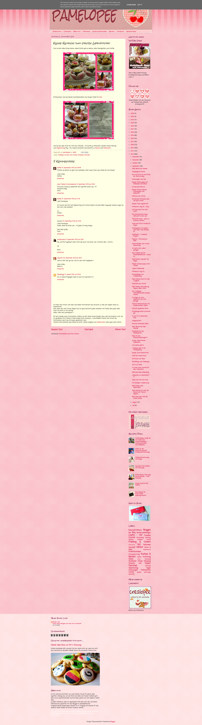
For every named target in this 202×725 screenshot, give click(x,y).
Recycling (148, 559)
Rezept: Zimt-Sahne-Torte (140, 353)
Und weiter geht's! (138, 345)
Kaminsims (147, 550)
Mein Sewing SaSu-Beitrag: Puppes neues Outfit (140, 287)
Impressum (120, 31)
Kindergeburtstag (134, 554)
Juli (133, 405)
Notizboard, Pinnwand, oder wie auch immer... (140, 200)
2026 (133, 113)
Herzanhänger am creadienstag (138, 275)
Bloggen (147, 530)
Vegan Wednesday (138, 268)
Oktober (135, 163)
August (134, 402)
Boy (134, 532)
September (136, 166)
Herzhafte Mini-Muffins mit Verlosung (142, 467)
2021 (132, 129)
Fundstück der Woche (139, 284)
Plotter (139, 559)
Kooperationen (131, 31)
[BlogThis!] (83, 152)
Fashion (131, 539)
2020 (133, 132)
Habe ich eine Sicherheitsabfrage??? (140, 337)
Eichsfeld (132, 537)
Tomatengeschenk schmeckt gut (141, 312)
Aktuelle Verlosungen (100, 31)
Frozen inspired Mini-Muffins (142, 484)
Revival (97, 148)
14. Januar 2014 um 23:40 (73, 274)
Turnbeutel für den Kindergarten (138, 332)
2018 (132, 138)
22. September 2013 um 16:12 (72, 258)
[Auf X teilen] (84, 152)
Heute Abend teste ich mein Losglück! (141, 280)
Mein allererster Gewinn (139, 169)
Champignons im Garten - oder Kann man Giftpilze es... (140, 230)
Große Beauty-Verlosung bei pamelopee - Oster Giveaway (143, 476)
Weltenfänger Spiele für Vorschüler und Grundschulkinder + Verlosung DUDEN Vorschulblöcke (143, 441)
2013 (132, 154)
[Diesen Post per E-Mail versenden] (81, 152)
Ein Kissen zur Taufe (138, 359)
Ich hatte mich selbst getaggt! (139, 249)
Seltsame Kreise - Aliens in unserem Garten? (140, 220)
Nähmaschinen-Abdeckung (140, 372)
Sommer (87, 155)
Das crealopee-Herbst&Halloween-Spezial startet (141, 293)
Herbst (140, 547)
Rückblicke (132, 561)
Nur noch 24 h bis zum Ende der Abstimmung (141, 175)
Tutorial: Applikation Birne (140, 308)
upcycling (131, 574)
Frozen (149, 539)
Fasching (148, 538)
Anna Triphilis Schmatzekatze (66, 184)
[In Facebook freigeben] (86, 152)
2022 (132, 126)
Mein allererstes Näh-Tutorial (139, 327)
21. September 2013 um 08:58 (71, 168)
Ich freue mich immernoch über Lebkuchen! (140, 368)
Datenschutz (57, 31)
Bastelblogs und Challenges (141, 362)
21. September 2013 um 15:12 (72, 221)
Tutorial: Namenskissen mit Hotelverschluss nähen (141, 305)
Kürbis (139, 557)
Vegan (148, 568)
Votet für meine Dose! (139, 356)
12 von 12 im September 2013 (139, 317)
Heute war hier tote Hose (140, 380)
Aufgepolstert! (136, 321)
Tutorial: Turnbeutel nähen (140, 324)
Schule (140, 561)
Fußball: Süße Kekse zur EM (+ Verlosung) (66, 645)
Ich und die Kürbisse (138, 187)
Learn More (131, 5)
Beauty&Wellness (135, 530)
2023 (132, 123)
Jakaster (60, 258)
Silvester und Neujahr (140, 563)
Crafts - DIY (135, 535)
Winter (131, 572)
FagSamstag (61, 148)
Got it (139, 5)
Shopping (147, 561)
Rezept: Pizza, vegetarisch (140, 204)
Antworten (60, 179)
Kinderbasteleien (135, 551)
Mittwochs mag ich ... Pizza (140, 207)
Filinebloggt (60, 274)
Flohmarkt (86, 31)
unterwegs (147, 572)
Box (130, 532)
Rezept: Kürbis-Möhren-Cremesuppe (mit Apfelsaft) (139, 191)
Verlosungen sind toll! (139, 179)
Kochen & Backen (78, 155)
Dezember (135, 157)
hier (100, 97)
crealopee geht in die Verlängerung (138, 349)
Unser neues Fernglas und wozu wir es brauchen (67, 624)
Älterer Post (120, 329)
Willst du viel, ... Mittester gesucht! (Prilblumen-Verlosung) (142, 450)
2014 (132, 151)
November (135, 160)
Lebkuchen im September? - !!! (141, 376)
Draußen (147, 535)
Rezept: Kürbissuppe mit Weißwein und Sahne (140, 183)
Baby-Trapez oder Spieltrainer (137, 387)
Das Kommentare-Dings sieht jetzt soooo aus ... (140, 215)
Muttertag (147, 556)
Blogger (112, 722)
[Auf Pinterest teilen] (87, 152)
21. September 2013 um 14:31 (71, 199)
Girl (71, 155)
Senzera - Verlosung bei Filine (139, 240)
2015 (132, 148)
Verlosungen (133, 570)
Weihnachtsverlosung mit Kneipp (142, 458)
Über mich (76, 31)
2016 (132, 145)
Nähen (131, 559)
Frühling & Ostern (64, 155)
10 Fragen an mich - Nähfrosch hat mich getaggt (139, 299)
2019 (132, 135)
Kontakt (111, 31)
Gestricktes (132, 545)
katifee (59, 168)
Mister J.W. (56, 622)
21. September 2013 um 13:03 (85, 184)
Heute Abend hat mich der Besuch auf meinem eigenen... (140, 392)
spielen (139, 572)
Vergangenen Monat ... (139, 172)
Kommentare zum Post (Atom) (69, 334)
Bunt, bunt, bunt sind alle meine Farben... (140, 397)
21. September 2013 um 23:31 (74, 239)
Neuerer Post (57, 329)
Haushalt (132, 547)
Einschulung (140, 538)
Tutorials (148, 566)
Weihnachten (146, 570)
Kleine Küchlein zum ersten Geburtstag (140, 244)
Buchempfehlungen (144, 532)
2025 (133, 117)
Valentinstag (133, 568)
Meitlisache (107, 148)
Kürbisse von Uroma (138, 196)
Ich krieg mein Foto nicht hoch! (140, 210)
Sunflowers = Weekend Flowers (139, 235)
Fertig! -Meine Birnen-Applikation (139, 341)
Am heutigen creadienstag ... (141, 383)
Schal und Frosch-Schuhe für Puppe (141, 224)
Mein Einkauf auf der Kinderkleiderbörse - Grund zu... (141, 254)
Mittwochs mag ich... (138, 271)
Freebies (140, 539)
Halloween (147, 544)
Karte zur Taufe (137, 365)
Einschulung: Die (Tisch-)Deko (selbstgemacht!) (140, 493)
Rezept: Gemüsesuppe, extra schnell (141, 265)
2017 (132, 142)
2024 (132, 120)
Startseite (67, 31)
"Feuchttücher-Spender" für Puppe (140, 260)
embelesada (61, 239)
